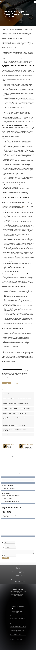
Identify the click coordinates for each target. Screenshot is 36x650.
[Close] (35, 1)
